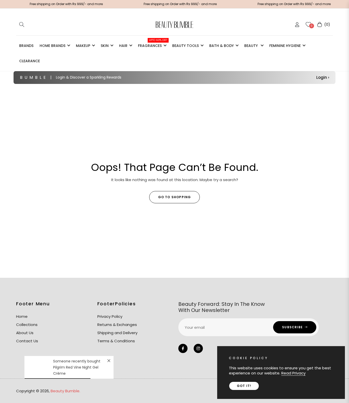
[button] (21, 24)
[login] (297, 24)
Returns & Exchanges (117, 324)
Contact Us (27, 341)
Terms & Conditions (116, 341)
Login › (322, 77)
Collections (27, 324)
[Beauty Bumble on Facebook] (183, 348)
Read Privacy (293, 373)
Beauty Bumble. (65, 391)
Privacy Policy (109, 316)
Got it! (244, 386)
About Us (24, 332)
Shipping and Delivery (117, 332)
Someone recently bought (76, 361)
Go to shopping (174, 197)
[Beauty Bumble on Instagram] (198, 348)
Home (22, 316)
